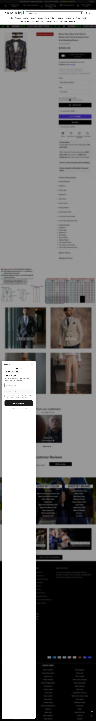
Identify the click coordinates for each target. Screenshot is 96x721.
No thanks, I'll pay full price (19, 408)
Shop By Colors (37, 21)
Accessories (70, 18)
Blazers (40, 18)
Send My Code (18, 403)
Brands (84, 18)
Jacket (33, 18)
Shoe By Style (25, 21)
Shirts (52, 18)
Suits (11, 18)
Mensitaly (26, 18)
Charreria (48, 21)
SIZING (55, 21)
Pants (47, 18)
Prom (78, 18)
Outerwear (60, 18)
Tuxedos (18, 18)
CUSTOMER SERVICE (67, 21)
